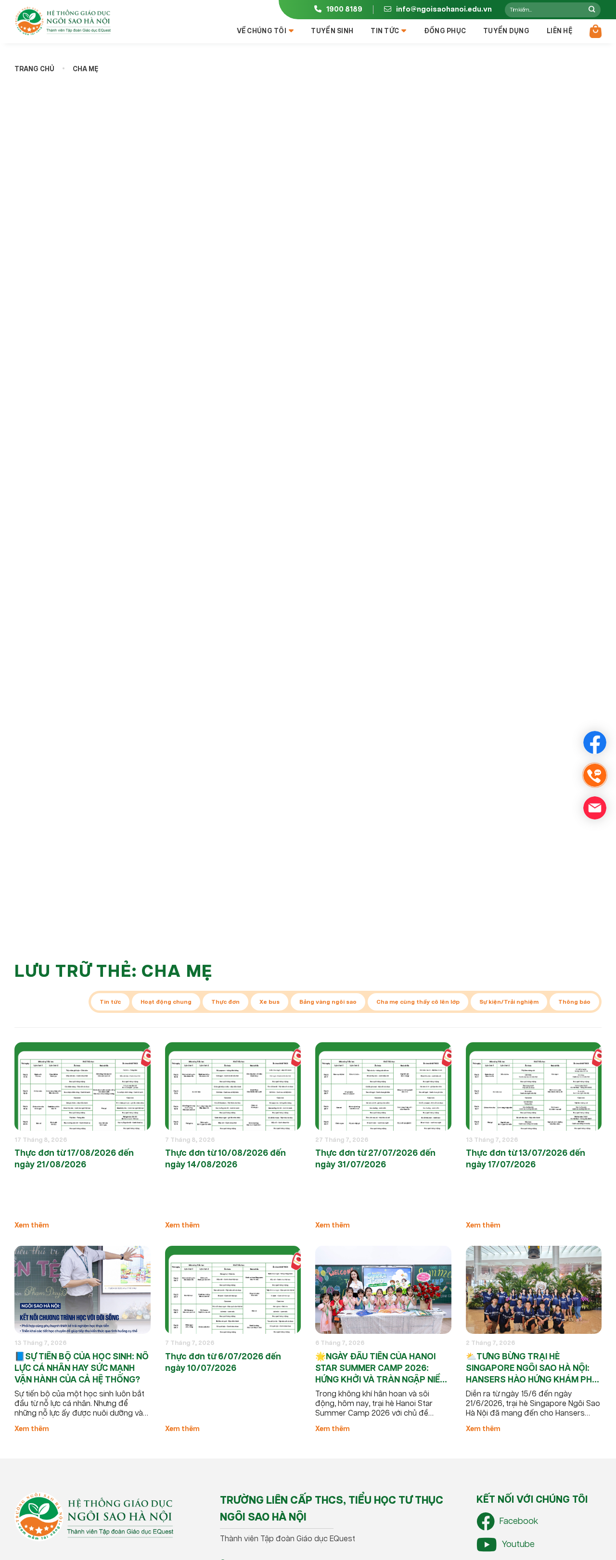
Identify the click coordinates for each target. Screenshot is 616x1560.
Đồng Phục (445, 31)
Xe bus (269, 1002)
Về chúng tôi (261, 31)
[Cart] (596, 31)
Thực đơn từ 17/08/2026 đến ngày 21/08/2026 (74, 1159)
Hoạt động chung (166, 1002)
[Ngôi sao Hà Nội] (62, 21)
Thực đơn (225, 1002)
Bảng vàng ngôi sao (328, 1002)
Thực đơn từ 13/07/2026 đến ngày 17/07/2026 (525, 1159)
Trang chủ (34, 69)
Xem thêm (31, 1225)
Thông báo (574, 1002)
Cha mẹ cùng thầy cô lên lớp (418, 1002)
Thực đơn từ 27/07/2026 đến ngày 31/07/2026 (375, 1159)
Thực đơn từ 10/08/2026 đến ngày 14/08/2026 (225, 1159)
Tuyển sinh (332, 31)
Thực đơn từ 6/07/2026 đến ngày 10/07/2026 (223, 1363)
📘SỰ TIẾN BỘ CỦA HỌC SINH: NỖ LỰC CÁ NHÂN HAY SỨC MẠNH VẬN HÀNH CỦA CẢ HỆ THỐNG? (81, 1368)
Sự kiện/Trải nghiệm (509, 1002)
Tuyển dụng (506, 31)
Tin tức (385, 31)
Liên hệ (559, 31)
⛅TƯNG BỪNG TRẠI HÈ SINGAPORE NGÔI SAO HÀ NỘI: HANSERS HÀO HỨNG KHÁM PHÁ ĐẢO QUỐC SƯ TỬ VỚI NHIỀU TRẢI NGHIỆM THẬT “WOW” (532, 1369)
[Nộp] (592, 9)
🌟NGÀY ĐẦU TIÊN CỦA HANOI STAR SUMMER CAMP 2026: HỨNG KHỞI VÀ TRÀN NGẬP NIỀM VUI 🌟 (381, 1369)
